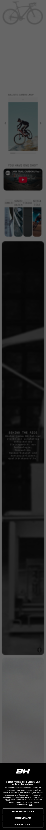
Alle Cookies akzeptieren (23, 811)
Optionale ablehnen (23, 825)
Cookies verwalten (23, 818)
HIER (8, 800)
